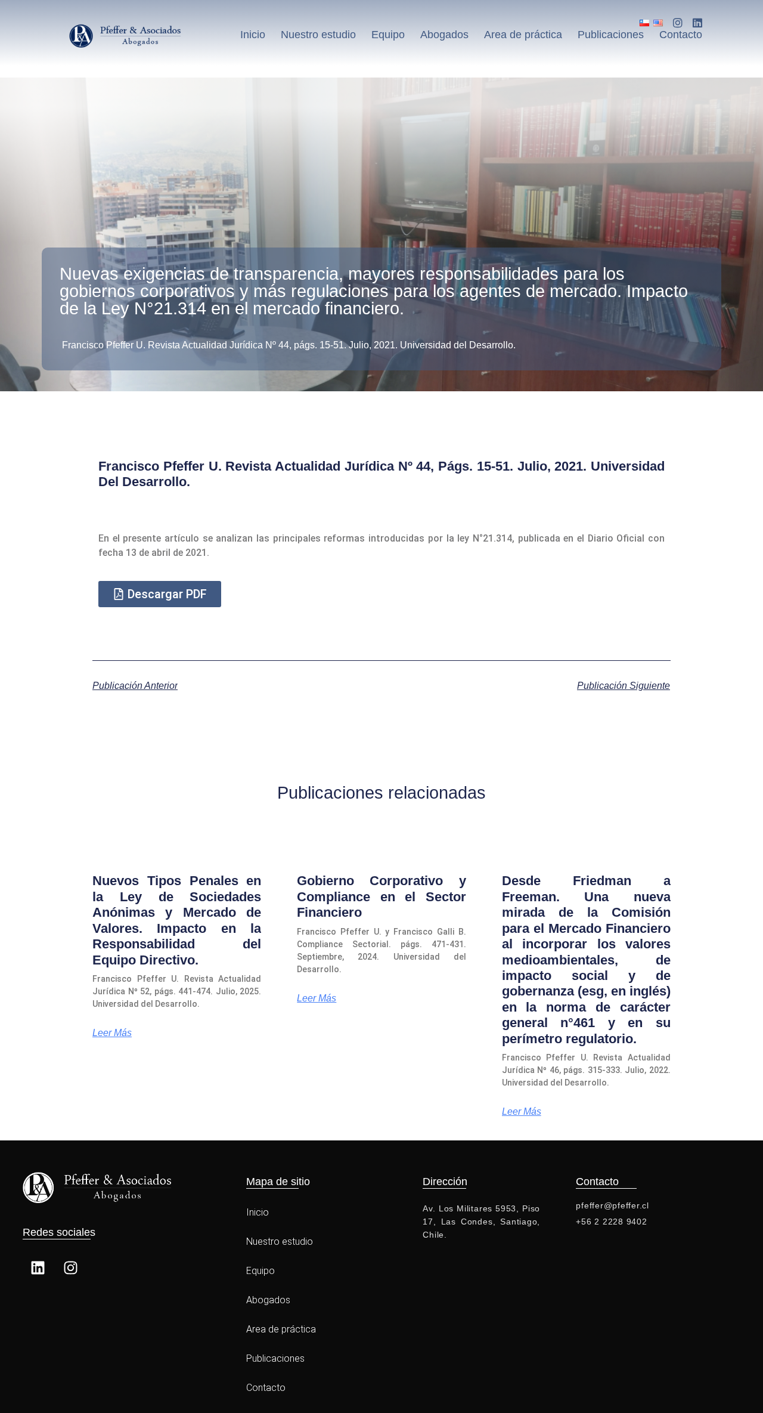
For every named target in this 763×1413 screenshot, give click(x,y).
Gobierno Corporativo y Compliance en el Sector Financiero (381, 896)
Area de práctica (523, 35)
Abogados (444, 35)
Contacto (680, 35)
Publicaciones (611, 35)
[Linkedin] (37, 1267)
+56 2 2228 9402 (611, 1221)
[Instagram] (70, 1267)
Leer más (112, 1033)
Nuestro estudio (318, 35)
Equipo (388, 35)
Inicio (252, 35)
